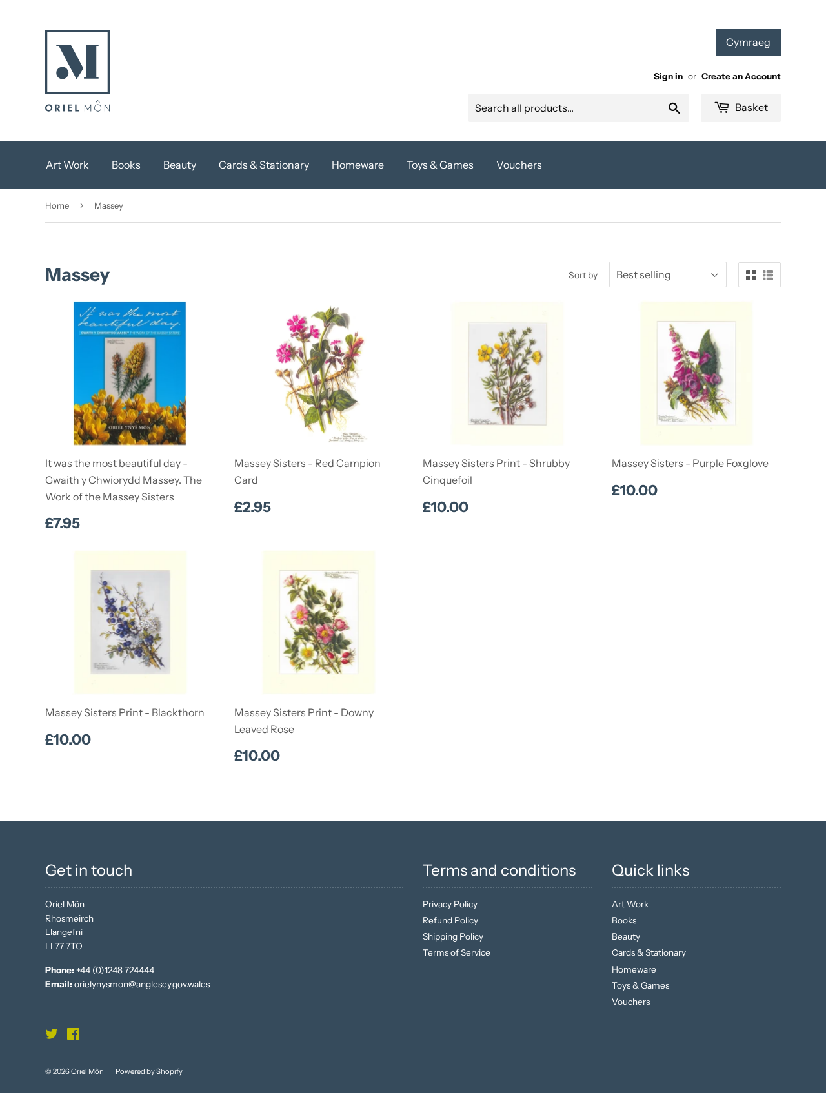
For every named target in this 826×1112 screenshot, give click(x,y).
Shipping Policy (453, 936)
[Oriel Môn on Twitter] (51, 1036)
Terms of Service (456, 952)
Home (57, 205)
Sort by (583, 275)
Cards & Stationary (264, 164)
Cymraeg (748, 42)
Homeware (358, 164)
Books (126, 164)
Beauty (179, 164)
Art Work (67, 164)
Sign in (668, 76)
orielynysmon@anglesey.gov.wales (142, 984)
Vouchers (519, 164)
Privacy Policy (450, 904)
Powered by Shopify (149, 1071)
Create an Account (741, 76)
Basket (750, 107)
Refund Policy (450, 920)
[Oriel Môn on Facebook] (73, 1036)
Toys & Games (440, 164)
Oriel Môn (87, 1071)
